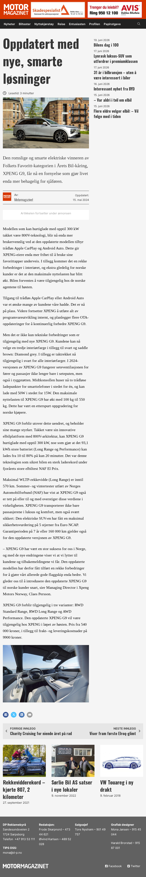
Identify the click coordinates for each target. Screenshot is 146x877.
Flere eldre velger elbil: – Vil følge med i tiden (116, 113)
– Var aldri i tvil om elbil (113, 100)
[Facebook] (6, 715)
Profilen (94, 24)
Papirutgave (112, 24)
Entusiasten (77, 24)
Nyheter (9, 24)
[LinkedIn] (22, 715)
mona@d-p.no (12, 852)
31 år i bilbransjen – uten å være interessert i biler (115, 75)
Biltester (25, 24)
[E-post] (30, 715)
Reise (61, 24)
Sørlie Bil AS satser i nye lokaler (72, 785)
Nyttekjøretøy (44, 24)
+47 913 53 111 (25, 839)
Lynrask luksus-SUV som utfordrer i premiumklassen (116, 58)
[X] (14, 715)
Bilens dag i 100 (106, 45)
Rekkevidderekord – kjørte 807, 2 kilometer (24, 789)
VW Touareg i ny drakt (116, 785)
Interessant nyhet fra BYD (114, 89)
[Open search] (139, 24)
